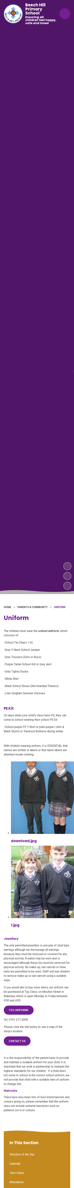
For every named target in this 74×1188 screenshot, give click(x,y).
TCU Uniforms (19, 1010)
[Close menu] (64, 13)
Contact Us (17, 1041)
